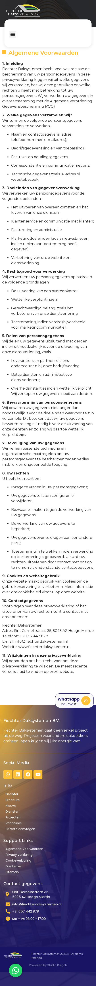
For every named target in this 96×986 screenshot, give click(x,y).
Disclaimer (14, 866)
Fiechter (12, 794)
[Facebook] (27, 774)
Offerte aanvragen (20, 829)
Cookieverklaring (18, 860)
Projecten (13, 817)
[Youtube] (37, 774)
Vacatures (14, 823)
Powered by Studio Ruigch (48, 965)
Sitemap (12, 872)
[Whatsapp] (86, 700)
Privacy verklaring (19, 854)
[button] (12, 34)
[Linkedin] (17, 774)
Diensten (12, 811)
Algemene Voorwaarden (24, 849)
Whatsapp (68, 699)
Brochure (13, 800)
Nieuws (11, 805)
